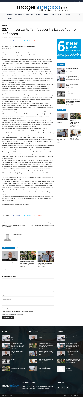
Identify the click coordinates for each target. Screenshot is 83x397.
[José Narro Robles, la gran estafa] (10, 256)
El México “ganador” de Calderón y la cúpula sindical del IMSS (13, 226)
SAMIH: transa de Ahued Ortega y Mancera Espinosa (74, 138)
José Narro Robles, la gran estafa (10, 262)
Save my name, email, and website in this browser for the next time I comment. (23, 308)
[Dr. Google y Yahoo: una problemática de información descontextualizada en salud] (61, 78)
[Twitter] (80, 1)
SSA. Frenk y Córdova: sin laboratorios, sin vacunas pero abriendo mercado (42, 226)
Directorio (70, 395)
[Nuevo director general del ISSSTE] (61, 71)
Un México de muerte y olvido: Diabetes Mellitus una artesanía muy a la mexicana (45, 265)
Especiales (29, 14)
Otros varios (22, 259)
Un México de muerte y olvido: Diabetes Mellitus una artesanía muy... (46, 353)
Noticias (67, 14)
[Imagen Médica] (41, 8)
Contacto (76, 395)
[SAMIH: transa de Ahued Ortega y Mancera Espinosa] (75, 132)
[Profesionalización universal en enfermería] (61, 369)
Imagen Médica (7, 37)
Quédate (68, 92)
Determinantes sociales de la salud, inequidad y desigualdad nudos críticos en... (73, 101)
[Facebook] (74, 1)
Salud (38, 14)
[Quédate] (61, 94)
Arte (59, 14)
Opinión (9, 14)
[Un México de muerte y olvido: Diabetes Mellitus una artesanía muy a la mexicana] (46, 256)
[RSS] (77, 1)
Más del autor (19, 248)
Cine (53, 14)
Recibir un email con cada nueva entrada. (13, 314)
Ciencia (46, 14)
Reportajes (18, 14)
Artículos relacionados (8, 248)
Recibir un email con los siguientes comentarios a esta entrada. (18, 311)
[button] (79, 15)
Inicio (3, 23)
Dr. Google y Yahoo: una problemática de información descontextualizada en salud (72, 78)
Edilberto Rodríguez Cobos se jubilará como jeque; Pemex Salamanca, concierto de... (45, 369)
